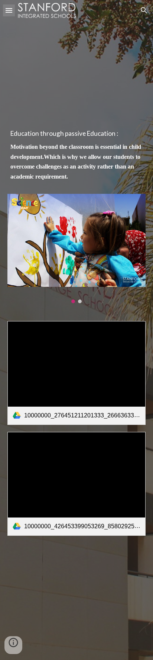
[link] (76, 373)
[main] (76, 158)
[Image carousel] (76, 249)
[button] (9, 10)
